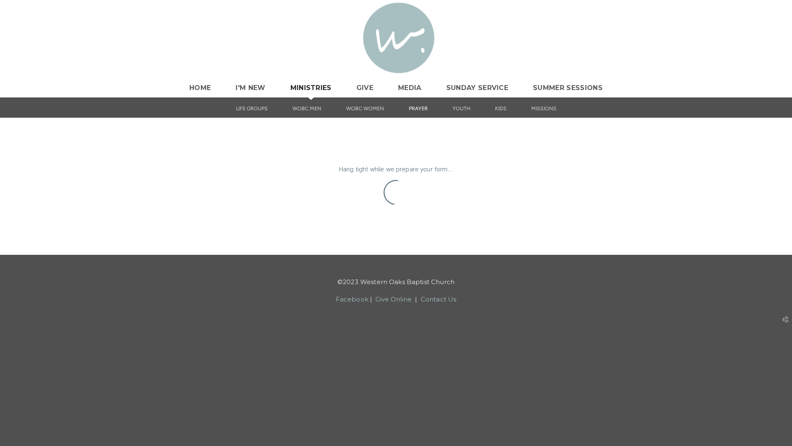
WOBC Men (306, 108)
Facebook (352, 299)
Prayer (418, 108)
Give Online (393, 299)
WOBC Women (365, 108)
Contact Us (439, 299)
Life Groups (252, 108)
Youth (461, 108)
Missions (543, 108)
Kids (501, 108)
